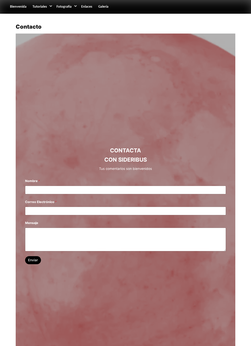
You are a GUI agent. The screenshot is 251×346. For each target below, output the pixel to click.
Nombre (32, 181)
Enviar (33, 260)
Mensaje (31, 223)
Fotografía (64, 7)
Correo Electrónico (41, 202)
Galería (103, 7)
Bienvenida (18, 7)
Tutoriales (40, 7)
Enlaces (86, 7)
